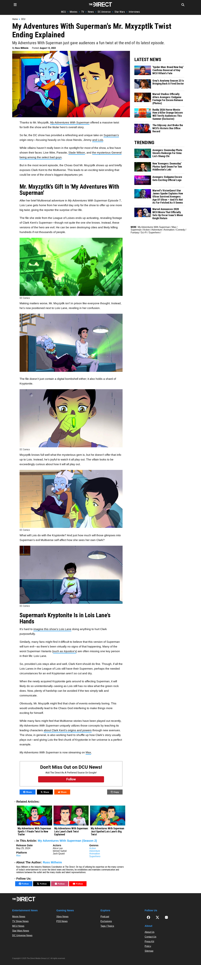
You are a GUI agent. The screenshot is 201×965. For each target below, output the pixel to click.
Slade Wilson (76, 152)
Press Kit (149, 941)
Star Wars (119, 11)
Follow (25, 884)
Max (88, 752)
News (91, 11)
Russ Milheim (21, 48)
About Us (149, 932)
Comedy (180, 229)
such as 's (64, 651)
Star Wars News (20, 930)
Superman (136, 229)
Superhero (94, 856)
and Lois (97, 139)
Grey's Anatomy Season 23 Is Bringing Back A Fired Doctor (168, 82)
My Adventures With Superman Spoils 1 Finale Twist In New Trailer (34, 831)
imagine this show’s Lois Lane (52, 629)
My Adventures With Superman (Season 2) (67, 840)
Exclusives (106, 921)
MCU (63, 11)
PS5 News (62, 921)
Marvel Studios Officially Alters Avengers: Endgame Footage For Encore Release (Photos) (167, 99)
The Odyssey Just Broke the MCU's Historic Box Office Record (167, 128)
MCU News (18, 926)
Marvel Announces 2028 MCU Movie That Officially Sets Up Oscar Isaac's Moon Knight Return (167, 214)
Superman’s (111, 135)
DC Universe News (22, 935)
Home (15, 19)
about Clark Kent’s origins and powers (68, 730)
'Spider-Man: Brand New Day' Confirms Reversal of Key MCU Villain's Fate (167, 70)
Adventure (94, 851)
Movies (73, 11)
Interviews (134, 11)
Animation (94, 853)
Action (92, 848)
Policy (148, 946)
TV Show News (20, 921)
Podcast (104, 916)
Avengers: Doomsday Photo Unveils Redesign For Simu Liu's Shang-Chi (167, 153)
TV (82, 11)
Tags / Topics (107, 926)
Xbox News (62, 916)
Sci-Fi (144, 232)
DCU (23, 19)
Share (29, 792)
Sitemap (149, 951)
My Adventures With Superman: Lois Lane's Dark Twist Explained (71, 831)
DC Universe (104, 11)
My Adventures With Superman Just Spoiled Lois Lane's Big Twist (107, 831)
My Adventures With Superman (154, 227)
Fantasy (135, 232)
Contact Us (150, 937)
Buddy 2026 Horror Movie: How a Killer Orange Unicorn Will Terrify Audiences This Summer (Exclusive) (167, 114)
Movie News (18, 916)
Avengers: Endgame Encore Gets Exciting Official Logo (167, 179)
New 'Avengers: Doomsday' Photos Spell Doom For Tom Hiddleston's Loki (167, 166)
